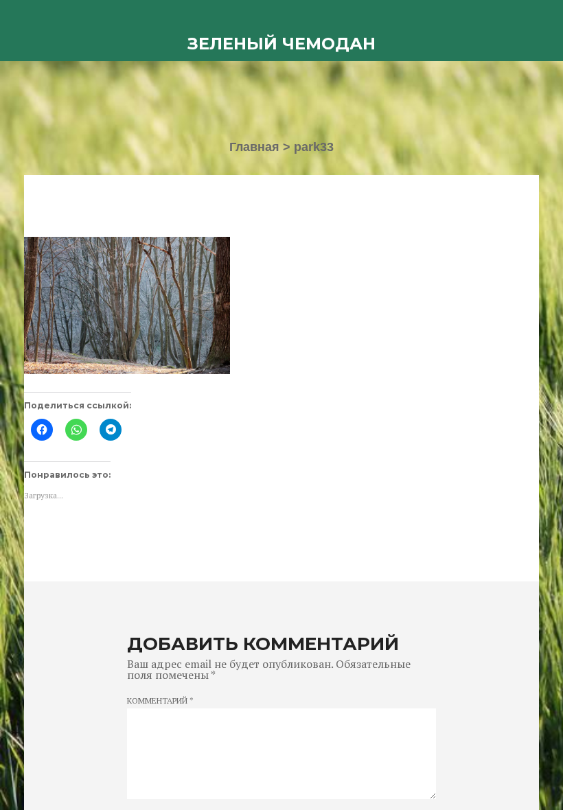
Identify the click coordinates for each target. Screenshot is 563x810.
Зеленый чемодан (281, 44)
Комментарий (160, 701)
